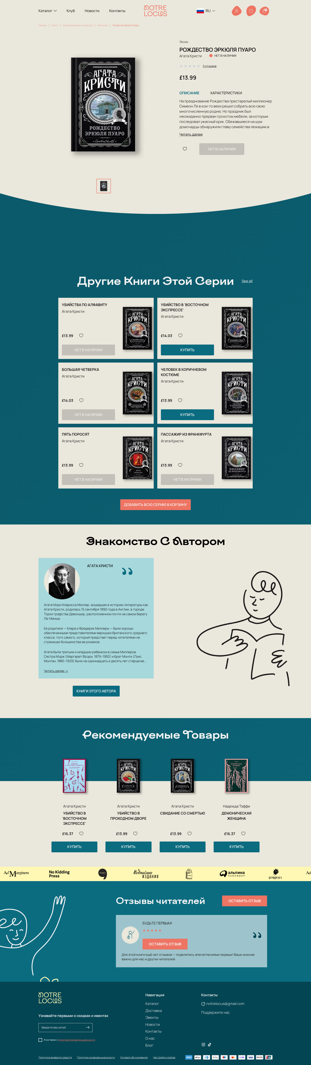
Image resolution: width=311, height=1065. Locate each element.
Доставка (153, 1010)
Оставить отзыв (244, 900)
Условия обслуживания (134, 1057)
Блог (149, 1045)
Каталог (45, 10)
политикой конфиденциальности (77, 1039)
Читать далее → (56, 671)
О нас (150, 1038)
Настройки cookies (164, 1057)
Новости (92, 10)
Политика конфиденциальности (96, 1057)
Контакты (117, 10)
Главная (43, 25)
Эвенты (151, 1017)
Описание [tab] (189, 93)
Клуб (71, 10)
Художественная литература (78, 25)
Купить (187, 349)
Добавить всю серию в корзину (155, 504)
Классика (103, 25)
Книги (55, 25)
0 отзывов (210, 66)
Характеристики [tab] (226, 93)
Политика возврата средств (55, 1057)
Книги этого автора (96, 691)
